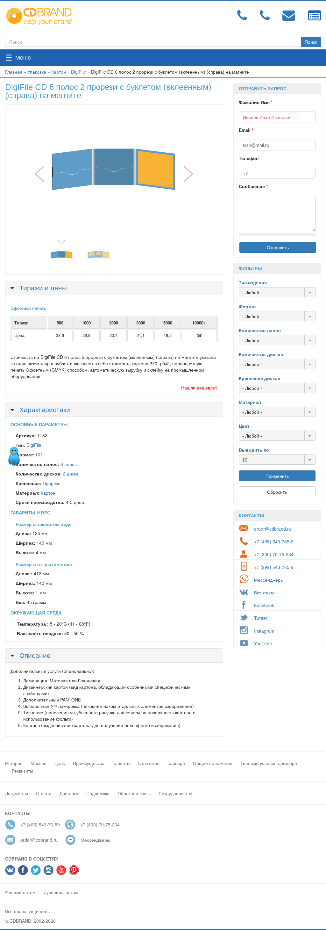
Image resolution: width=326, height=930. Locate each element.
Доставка (69, 793)
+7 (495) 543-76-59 (40, 824)
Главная (13, 72)
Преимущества (88, 763)
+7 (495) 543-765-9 (274, 541)
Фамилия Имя (256, 102)
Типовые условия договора (268, 763)
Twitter (260, 618)
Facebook (264, 605)
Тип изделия (253, 282)
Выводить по (254, 450)
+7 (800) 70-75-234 (274, 554)
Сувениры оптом (60, 892)
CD (39, 454)
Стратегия (148, 763)
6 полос (68, 464)
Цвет (244, 426)
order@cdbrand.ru (272, 529)
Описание (34, 655)
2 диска (71, 473)
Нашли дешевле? (199, 387)
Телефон (249, 158)
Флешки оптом (20, 892)
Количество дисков (261, 354)
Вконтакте (264, 592)
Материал (250, 402)
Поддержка (98, 793)
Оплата (44, 793)
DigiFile (78, 72)
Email (246, 130)
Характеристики (44, 409)
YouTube (263, 643)
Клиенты (121, 763)
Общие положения (212, 763)
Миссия (38, 763)
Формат (247, 306)
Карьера (176, 763)
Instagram (264, 631)
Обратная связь (134, 793)
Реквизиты (22, 770)
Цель (59, 763)
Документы (16, 793)
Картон (58, 72)
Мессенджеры (269, 580)
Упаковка (36, 72)
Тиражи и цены (42, 287)
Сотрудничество (175, 793)
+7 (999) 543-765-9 (274, 567)
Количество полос (260, 330)
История (14, 763)
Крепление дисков (259, 378)
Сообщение (253, 186)
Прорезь (51, 483)
